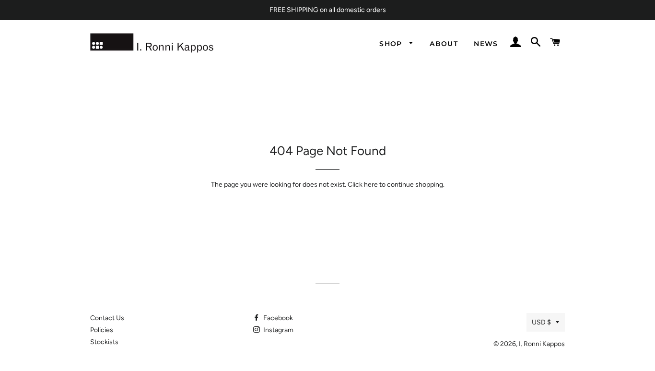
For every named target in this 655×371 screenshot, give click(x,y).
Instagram (277, 330)
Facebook (277, 318)
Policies (101, 330)
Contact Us (107, 318)
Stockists (104, 342)
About (444, 43)
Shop (392, 43)
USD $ (541, 322)
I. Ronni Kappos (542, 344)
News (486, 43)
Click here (363, 184)
